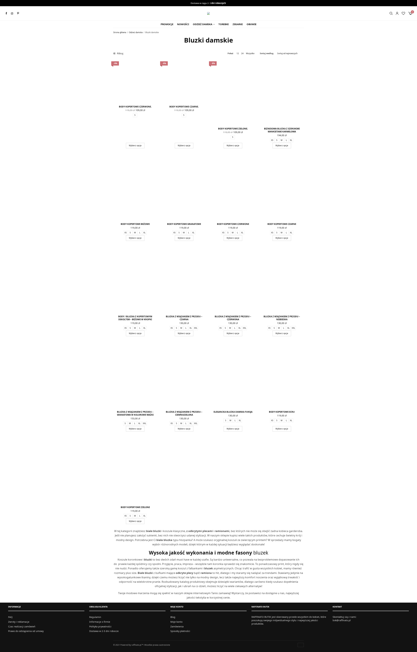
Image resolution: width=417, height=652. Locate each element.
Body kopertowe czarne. (184, 106)
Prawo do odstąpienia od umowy (26, 631)
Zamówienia (177, 626)
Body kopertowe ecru (282, 411)
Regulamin (95, 617)
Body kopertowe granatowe (184, 224)
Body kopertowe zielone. (233, 128)
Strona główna (119, 32)
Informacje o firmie (99, 621)
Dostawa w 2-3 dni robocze (104, 631)
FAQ (10, 617)
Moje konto (176, 621)
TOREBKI (223, 24)
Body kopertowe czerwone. (135, 106)
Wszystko (250, 53)
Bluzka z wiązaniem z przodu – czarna (184, 318)
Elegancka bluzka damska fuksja (233, 411)
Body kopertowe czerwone (233, 224)
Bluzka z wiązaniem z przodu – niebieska (282, 318)
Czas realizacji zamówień (21, 626)
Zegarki (238, 24)
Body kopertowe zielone (135, 507)
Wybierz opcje (135, 145)
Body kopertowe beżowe (135, 224)
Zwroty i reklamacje (18, 621)
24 (242, 53)
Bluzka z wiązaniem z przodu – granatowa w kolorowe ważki (135, 413)
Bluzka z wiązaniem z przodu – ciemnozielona (184, 413)
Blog (172, 617)
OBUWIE (251, 24)
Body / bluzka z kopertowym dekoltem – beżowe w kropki (135, 318)
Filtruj (119, 53)
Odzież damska (202, 24)
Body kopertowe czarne (281, 224)
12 (238, 53)
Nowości (183, 24)
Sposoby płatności (180, 631)
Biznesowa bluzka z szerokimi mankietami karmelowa (282, 130)
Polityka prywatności (100, 626)
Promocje (167, 24)
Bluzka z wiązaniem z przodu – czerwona (233, 318)
